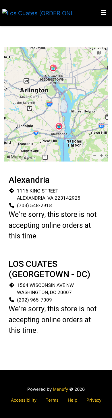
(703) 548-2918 (34, 205)
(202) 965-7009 (34, 300)
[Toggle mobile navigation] (103, 13)
